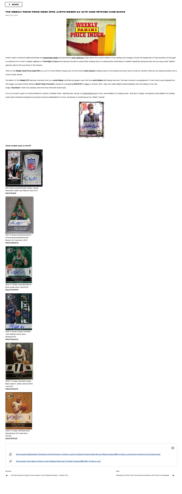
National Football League (68, 461)
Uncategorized (153, 454)
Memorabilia (108, 454)
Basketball (32, 454)
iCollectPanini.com (89, 93)
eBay (87, 84)
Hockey (86, 454)
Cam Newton (33, 461)
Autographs (21, 454)
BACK (15, 4)
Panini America (139, 454)
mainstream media (50, 58)
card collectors (77, 58)
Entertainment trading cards (61, 454)
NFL (86, 461)
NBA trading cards (123, 454)
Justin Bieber (50, 461)
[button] (91, 448)
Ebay (41, 461)
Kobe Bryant (96, 454)
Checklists (42, 454)
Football (79, 454)
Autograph (21, 461)
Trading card (95, 461)
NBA (82, 461)
